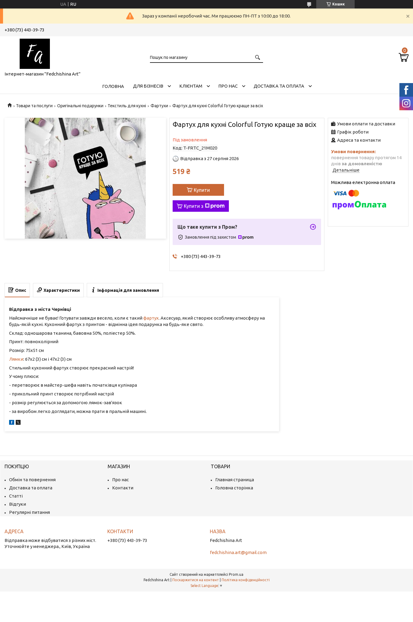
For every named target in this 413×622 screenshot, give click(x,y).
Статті (16, 495)
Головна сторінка (234, 487)
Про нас (228, 86)
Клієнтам (190, 86)
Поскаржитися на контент (195, 580)
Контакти (122, 487)
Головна (113, 86)
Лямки (16, 359)
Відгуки (17, 504)
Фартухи (159, 105)
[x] (18, 423)
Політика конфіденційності (246, 580)
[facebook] (11, 423)
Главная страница (234, 479)
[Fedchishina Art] (35, 52)
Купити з (193, 206)
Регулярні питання (29, 512)
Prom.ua (236, 574)
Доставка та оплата (279, 86)
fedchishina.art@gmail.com (238, 552)
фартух (151, 318)
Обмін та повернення (32, 479)
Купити (202, 190)
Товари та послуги (34, 105)
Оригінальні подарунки (80, 105)
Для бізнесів (148, 86)
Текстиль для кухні (127, 105)
